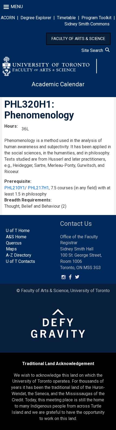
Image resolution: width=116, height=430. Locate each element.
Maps (11, 249)
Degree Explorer (36, 17)
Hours (10, 126)
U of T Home (18, 230)
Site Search (93, 50)
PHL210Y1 (14, 187)
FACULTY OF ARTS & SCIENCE (78, 38)
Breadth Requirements (27, 200)
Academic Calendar (58, 84)
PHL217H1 (38, 187)
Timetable (66, 17)
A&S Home (16, 236)
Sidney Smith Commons (87, 24)
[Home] (49, 66)
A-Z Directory (18, 255)
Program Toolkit (96, 17)
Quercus (14, 243)
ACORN (8, 17)
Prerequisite (17, 181)
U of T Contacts (20, 261)
